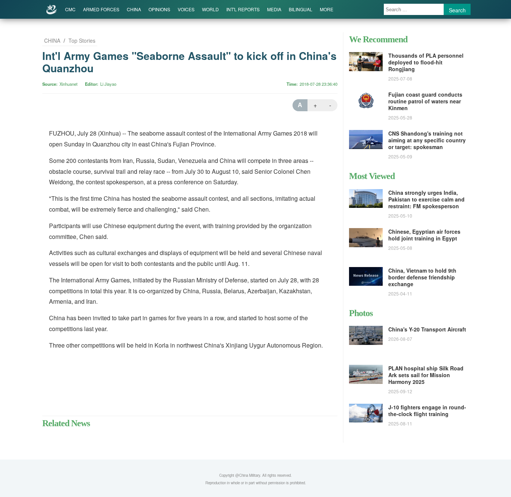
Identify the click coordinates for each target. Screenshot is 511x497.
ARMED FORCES (101, 9)
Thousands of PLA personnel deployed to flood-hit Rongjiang (425, 62)
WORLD (210, 9)
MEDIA (274, 9)
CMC (70, 9)
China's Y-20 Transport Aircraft (427, 329)
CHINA (134, 9)
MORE (326, 9)
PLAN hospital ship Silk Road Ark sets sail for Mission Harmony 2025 (425, 374)
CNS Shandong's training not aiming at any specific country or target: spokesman (427, 140)
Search (457, 10)
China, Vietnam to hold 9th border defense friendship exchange (422, 277)
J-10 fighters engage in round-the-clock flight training (427, 410)
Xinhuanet (68, 84)
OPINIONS (159, 9)
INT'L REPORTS (243, 9)
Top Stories (81, 40)
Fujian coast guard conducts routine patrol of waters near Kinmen (425, 101)
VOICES (186, 9)
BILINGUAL (300, 9)
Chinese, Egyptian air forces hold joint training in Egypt (424, 235)
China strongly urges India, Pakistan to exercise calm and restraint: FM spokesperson (426, 199)
